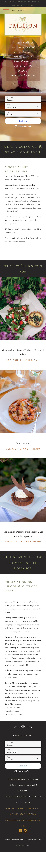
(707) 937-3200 (28, 814)
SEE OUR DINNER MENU (23, 449)
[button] (23, 121)
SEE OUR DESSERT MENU (23, 541)
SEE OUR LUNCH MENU (23, 360)
